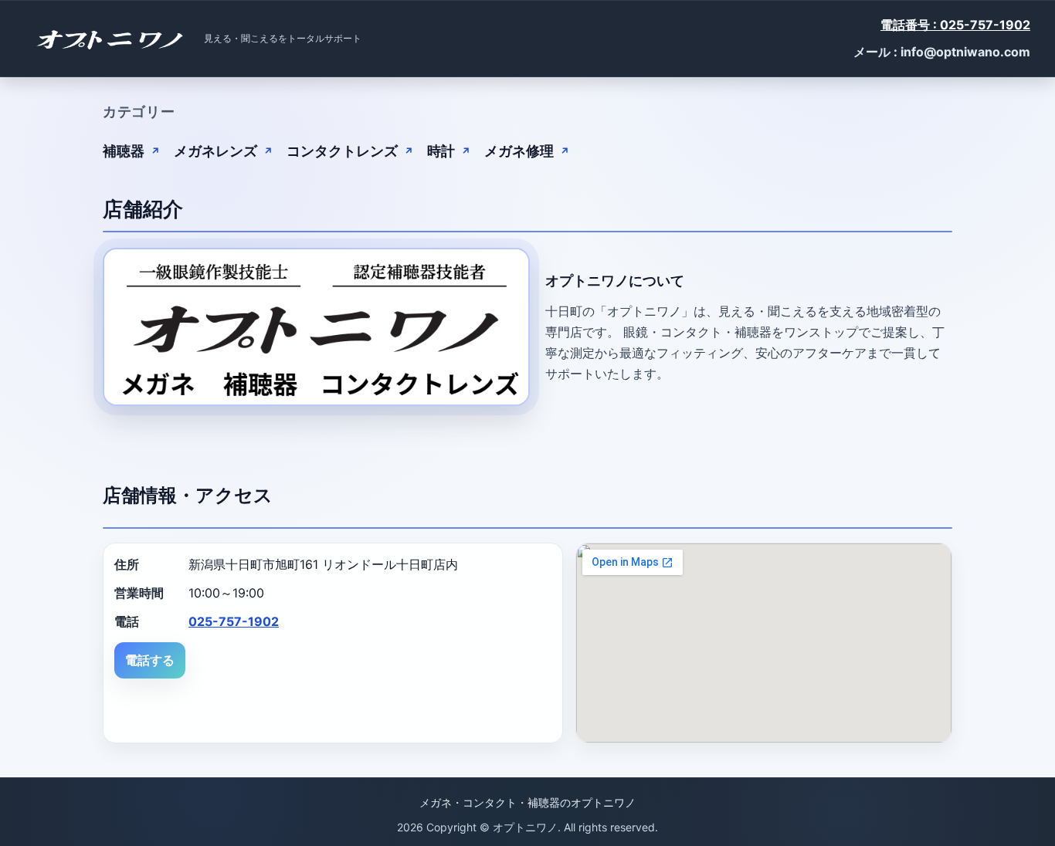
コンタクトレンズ (342, 151)
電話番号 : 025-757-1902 (955, 24)
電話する (150, 660)
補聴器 (123, 151)
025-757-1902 (233, 621)
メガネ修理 (519, 151)
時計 (441, 151)
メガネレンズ (215, 151)
